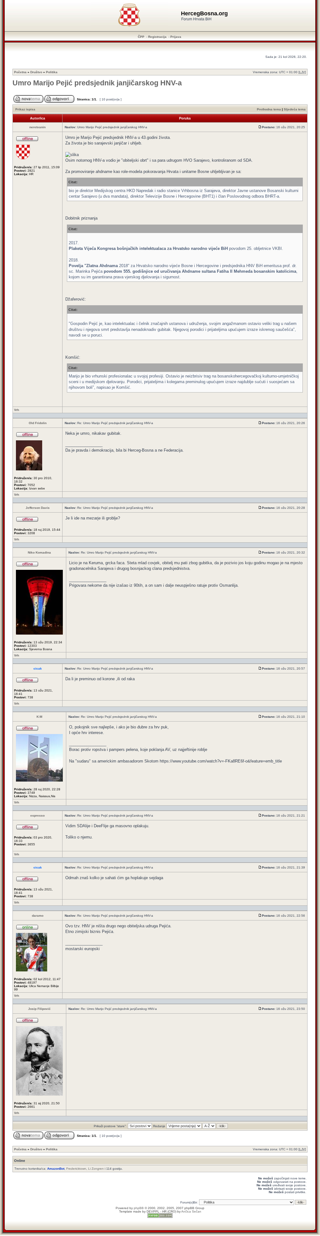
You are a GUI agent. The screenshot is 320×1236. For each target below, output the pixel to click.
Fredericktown (76, 1168)
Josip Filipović (39, 1009)
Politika (52, 72)
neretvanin (37, 127)
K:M (39, 716)
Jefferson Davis (38, 507)
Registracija (157, 36)
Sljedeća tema (295, 109)
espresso (37, 815)
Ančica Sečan (191, 1211)
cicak (37, 668)
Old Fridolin (38, 423)
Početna (20, 72)
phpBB (139, 1208)
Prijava (175, 36)
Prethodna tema (269, 109)
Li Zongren (96, 1168)
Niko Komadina (39, 552)
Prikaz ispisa (25, 109)
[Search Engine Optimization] (160, 1216)
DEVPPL (153, 1211)
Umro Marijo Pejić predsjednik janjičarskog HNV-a (97, 83)
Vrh (16, 410)
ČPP (141, 36)
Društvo (36, 72)
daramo (37, 915)
